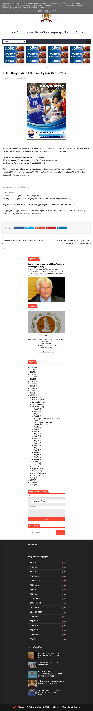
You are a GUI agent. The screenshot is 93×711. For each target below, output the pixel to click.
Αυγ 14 (36, 443)
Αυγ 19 (36, 431)
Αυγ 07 (36, 457)
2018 (32, 386)
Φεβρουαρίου (37, 473)
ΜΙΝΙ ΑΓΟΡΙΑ (35, 608)
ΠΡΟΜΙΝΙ (33, 639)
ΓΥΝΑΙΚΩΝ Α (35, 581)
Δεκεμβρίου (36, 397)
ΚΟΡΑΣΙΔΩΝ (35, 599)
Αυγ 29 (36, 409)
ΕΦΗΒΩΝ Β (34, 590)
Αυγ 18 (36, 434)
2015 (32, 393)
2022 (32, 377)
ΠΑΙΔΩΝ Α (34, 621)
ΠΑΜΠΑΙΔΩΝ (35, 635)
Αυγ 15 (36, 441)
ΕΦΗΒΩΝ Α (34, 585)
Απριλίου (35, 469)
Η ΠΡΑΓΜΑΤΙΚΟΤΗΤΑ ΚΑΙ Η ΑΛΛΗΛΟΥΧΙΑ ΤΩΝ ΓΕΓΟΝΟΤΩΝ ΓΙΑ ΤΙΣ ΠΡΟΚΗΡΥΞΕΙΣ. (50, 674)
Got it (53, 11)
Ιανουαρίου (36, 475)
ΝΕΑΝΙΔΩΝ (34, 617)
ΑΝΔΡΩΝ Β (34, 567)
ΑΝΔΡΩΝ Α (34, 563)
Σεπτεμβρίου (37, 404)
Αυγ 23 (36, 414)
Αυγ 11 (36, 448)
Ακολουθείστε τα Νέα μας (46, 352)
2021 (32, 379)
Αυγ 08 (36, 455)
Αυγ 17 (36, 436)
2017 (32, 388)
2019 (32, 384)
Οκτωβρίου (36, 402)
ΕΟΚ (25, 78)
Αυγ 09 (36, 452)
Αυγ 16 (36, 438)
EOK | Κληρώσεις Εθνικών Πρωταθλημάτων (43, 423)
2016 (32, 391)
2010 (32, 485)
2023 (32, 374)
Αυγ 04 (36, 459)
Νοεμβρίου (36, 400)
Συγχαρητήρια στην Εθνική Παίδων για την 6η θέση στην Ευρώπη (50, 692)
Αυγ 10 (36, 450)
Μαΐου (34, 466)
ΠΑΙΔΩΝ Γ (34, 630)
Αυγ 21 (36, 427)
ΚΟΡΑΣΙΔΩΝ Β (36, 603)
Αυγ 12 (36, 445)
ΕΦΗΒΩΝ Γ (34, 594)
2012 (32, 480)
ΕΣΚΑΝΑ (16, 707)
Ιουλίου (35, 462)
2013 (32, 478)
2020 (32, 381)
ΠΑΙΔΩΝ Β (34, 626)
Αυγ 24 (36, 411)
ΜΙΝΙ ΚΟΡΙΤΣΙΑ (36, 612)
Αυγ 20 (36, 429)
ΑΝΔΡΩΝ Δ (34, 576)
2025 (32, 370)
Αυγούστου (36, 407)
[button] (47, 67)
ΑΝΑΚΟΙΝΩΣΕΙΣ (18, 78)
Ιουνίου (35, 464)
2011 (32, 482)
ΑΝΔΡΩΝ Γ (34, 572)
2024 (32, 372)
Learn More (43, 11)
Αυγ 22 (36, 416)
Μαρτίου (35, 471)
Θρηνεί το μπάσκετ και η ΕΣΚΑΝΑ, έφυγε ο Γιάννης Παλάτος (48, 655)
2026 (32, 367)
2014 (32, 395)
